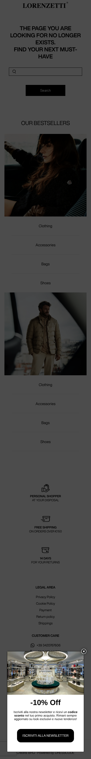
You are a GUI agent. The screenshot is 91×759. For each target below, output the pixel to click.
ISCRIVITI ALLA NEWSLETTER (45, 735)
